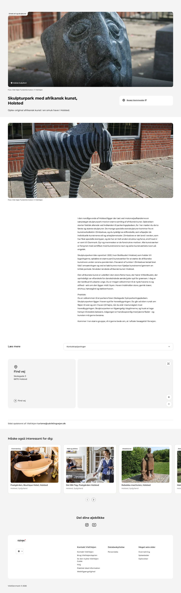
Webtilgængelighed (86, 571)
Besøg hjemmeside (135, 100)
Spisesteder (144, 555)
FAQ (79, 565)
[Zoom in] (169, 397)
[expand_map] (168, 363)
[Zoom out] (169, 404)
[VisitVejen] (21, 540)
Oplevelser (143, 559)
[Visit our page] (87, 525)
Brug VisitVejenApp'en (87, 555)
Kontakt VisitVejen (85, 552)
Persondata (113, 552)
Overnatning (144, 552)
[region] (125, 383)
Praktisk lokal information (88, 568)
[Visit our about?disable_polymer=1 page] (94, 525)
